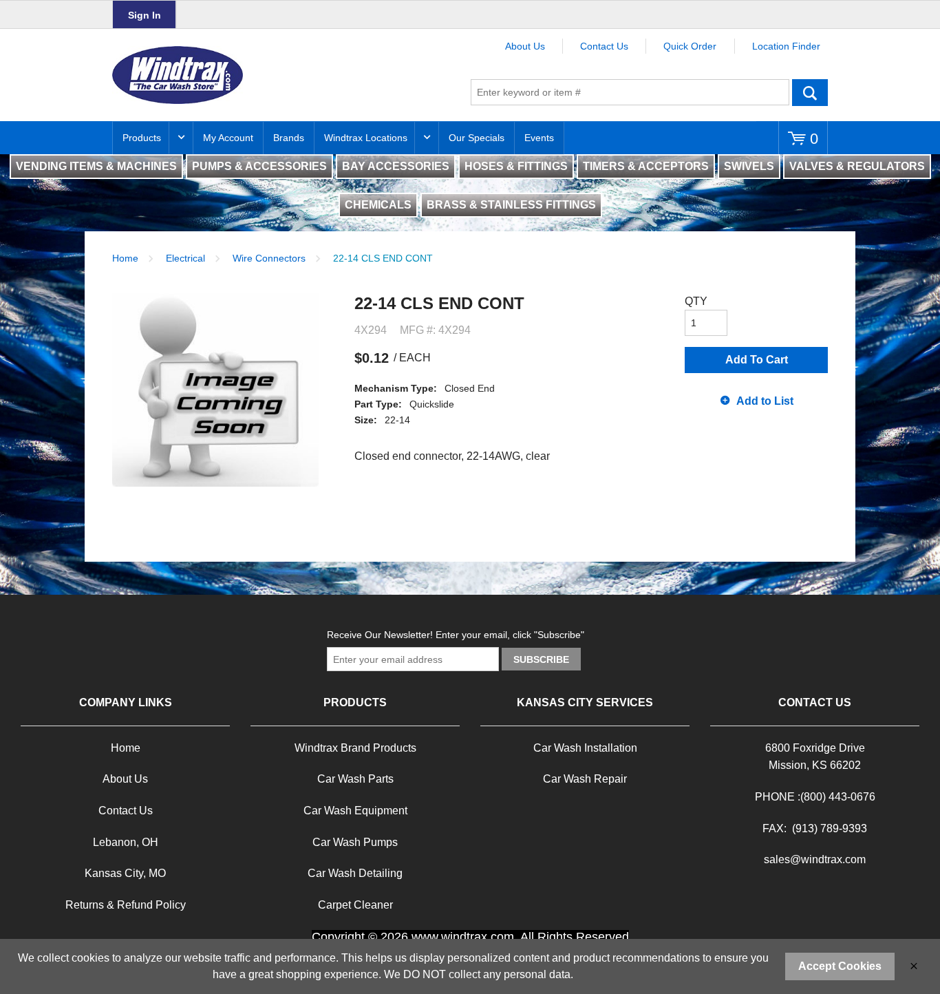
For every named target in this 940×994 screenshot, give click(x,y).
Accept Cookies (840, 966)
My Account (228, 137)
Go (810, 92)
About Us (525, 46)
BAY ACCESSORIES (395, 166)
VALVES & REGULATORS (857, 166)
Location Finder (786, 46)
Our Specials (476, 137)
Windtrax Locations (365, 137)
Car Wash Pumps (355, 842)
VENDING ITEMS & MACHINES (96, 166)
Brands (288, 137)
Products (141, 137)
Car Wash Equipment (355, 810)
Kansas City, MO (125, 873)
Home (125, 258)
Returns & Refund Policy (125, 905)
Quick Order (689, 46)
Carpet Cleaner (355, 905)
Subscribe (541, 659)
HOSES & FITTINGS (516, 166)
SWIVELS (749, 166)
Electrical (185, 258)
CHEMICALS (378, 205)
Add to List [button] (764, 401)
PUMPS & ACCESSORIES (259, 166)
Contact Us (604, 46)
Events (539, 137)
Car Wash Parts (355, 779)
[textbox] (630, 92)
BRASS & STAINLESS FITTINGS (511, 205)
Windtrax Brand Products (355, 748)
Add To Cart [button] (756, 360)
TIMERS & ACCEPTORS (646, 166)
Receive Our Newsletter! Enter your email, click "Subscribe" (455, 634)
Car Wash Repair (585, 779)
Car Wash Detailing (355, 873)
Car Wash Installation (585, 748)
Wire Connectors (269, 258)
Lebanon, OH (125, 842)
